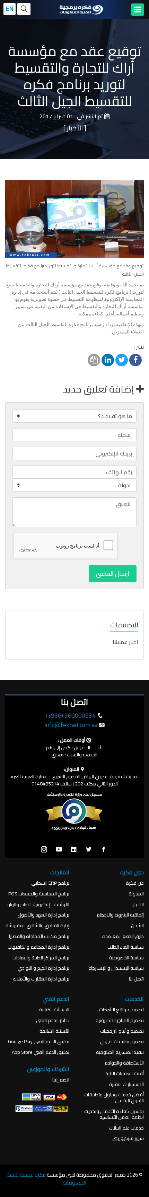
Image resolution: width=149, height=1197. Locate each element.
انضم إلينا (60, 1080)
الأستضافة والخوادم (124, 1063)
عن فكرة (135, 883)
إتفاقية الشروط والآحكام (120, 915)
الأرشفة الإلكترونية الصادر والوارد (37, 905)
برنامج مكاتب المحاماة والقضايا (39, 936)
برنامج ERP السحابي (50, 883)
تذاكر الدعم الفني (52, 1020)
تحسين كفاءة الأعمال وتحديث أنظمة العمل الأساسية (114, 1114)
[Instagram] (44, 850)
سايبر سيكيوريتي (128, 1138)
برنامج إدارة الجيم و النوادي (43, 968)
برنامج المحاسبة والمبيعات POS (38, 894)
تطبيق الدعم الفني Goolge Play (38, 1041)
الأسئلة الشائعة (54, 1031)
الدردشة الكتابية (54, 1010)
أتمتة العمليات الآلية (124, 1074)
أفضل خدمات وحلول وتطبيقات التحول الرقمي (114, 1098)
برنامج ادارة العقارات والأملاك (41, 979)
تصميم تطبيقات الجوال (122, 1041)
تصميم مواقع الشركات (121, 1010)
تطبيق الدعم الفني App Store (40, 1052)
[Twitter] (88, 850)
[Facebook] (103, 850)
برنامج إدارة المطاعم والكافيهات (38, 947)
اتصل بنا (136, 979)
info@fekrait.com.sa (70, 724)
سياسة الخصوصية (126, 958)
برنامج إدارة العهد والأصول (43, 915)
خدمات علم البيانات (126, 1128)
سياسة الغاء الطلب (125, 947)
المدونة (136, 894)
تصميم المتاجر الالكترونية (120, 1020)
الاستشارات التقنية (126, 1084)
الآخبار (138, 905)
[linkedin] (74, 850)
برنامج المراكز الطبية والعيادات (40, 958)
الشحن (137, 926)
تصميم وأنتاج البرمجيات (122, 1031)
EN (10, 9)
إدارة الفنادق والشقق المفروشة (37, 926)
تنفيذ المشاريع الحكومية (120, 1052)
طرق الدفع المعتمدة (123, 936)
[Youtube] (59, 850)
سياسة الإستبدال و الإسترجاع (116, 968)
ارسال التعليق (112, 573)
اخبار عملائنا (125, 642)
